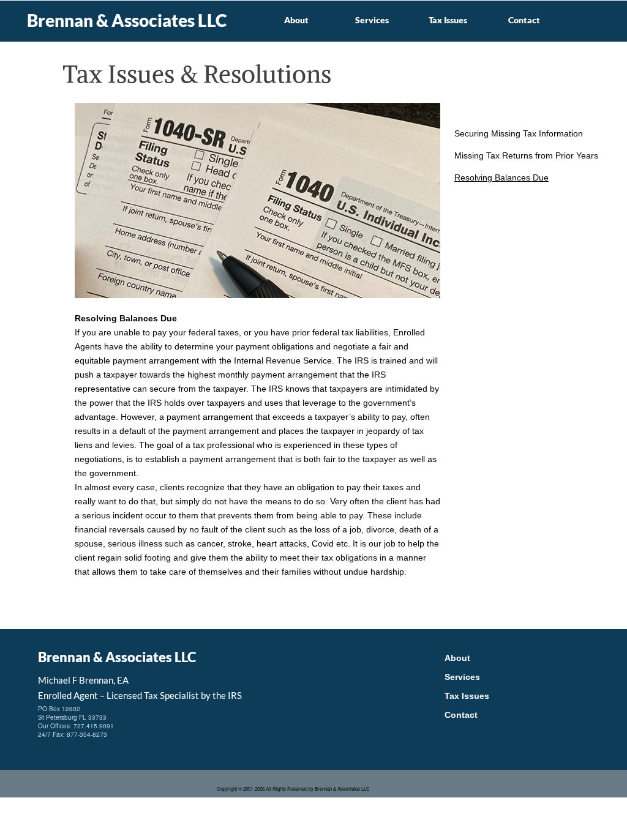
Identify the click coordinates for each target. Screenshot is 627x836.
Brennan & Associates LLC (127, 20)
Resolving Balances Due (501, 177)
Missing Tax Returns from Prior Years (526, 155)
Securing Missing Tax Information (518, 133)
